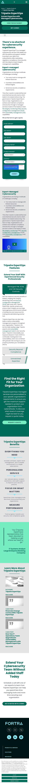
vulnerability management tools (10, 330)
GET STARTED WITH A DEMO (14, 704)
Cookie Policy (8, 762)
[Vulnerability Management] (13, 251)
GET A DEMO (15, 28)
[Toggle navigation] (26, 2)
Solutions (8, 752)
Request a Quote (14, 422)
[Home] (3, 2)
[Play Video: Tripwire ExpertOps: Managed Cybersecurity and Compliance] (14, 244)
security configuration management (14, 231)
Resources (8, 756)
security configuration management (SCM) (14, 110)
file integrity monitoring (9, 230)
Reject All (14, 778)
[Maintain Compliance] (21, 251)
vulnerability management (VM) (15, 113)
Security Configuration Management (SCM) (11, 302)
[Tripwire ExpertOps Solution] (10, 251)
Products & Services (11, 747)
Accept (14, 775)
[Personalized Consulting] (14, 251)
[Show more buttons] (25, 251)
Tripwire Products (11, 8)
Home (3, 8)
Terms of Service (18, 762)
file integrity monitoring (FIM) (11, 109)
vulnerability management (13, 234)
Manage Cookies (14, 781)
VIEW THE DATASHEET (14, 23)
